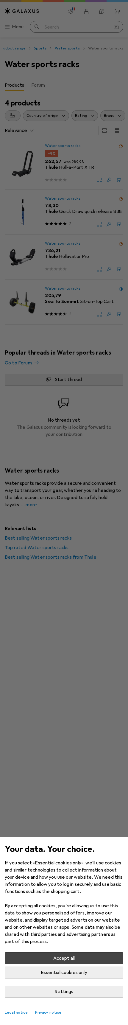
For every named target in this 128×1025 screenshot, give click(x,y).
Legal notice (16, 1012)
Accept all (64, 958)
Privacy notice (48, 1012)
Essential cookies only (64, 973)
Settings (63, 992)
